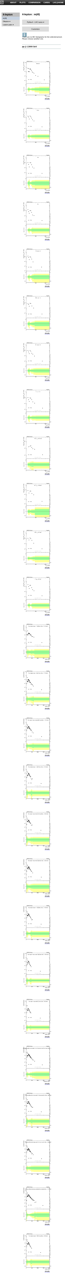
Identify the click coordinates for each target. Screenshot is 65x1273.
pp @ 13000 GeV (29, 47)
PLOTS (22, 2)
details (47, 99)
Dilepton (6, 21)
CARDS (47, 2)
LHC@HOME (58, 2)
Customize (35, 29)
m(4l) (5, 18)
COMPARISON (34, 2)
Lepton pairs (7, 25)
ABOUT (13, 2)
